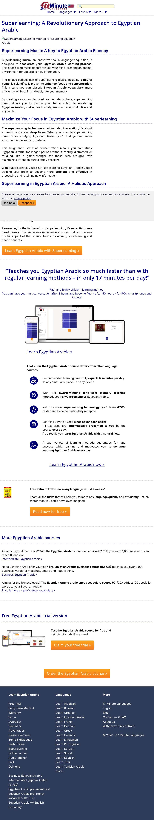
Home (51, 12)
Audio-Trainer (18, 757)
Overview (15, 721)
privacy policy (22, 198)
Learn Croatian (65, 712)
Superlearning (18, 748)
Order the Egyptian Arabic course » (77, 673)
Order (12, 717)
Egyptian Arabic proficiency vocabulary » (28, 590)
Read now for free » (50, 511)
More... (98, 12)
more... (60, 771)
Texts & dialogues (20, 739)
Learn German (65, 726)
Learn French (64, 721)
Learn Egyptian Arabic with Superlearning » (42, 250)
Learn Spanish (65, 757)
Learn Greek (64, 730)
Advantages (17, 730)
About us (109, 721)
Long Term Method (21, 708)
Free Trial (15, 703)
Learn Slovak (64, 753)
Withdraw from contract (118, 726)
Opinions (14, 766)
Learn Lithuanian (67, 739)
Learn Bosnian (65, 708)
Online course (18, 753)
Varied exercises (20, 735)
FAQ (11, 762)
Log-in (107, 708)
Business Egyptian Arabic (25, 775)
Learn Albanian (66, 703)
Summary (15, 726)
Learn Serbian (65, 748)
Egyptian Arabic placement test (29, 789)
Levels (83, 12)
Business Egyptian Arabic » (19, 574)
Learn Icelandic (66, 735)
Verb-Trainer (17, 744)
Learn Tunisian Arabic (70, 766)
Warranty (15, 712)
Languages (65, 12)
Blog (106, 712)
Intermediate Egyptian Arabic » (22, 559)
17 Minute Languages (117, 703)
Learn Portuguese (68, 744)
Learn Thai (63, 762)
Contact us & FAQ (114, 717)
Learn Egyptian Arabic (70, 717)
